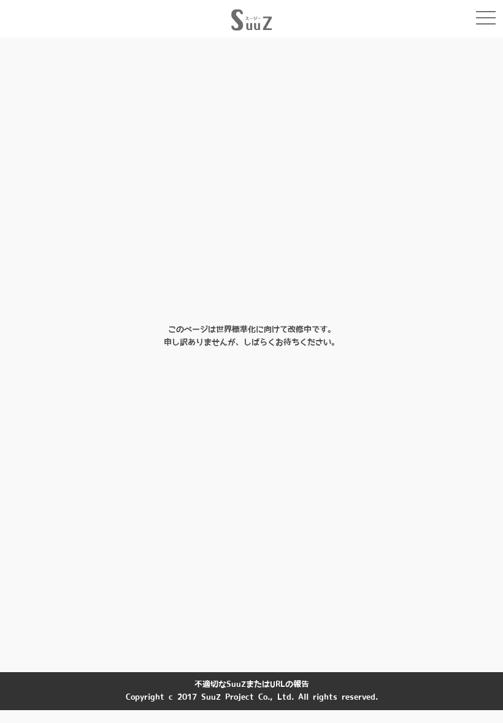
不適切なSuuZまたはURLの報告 (251, 684)
